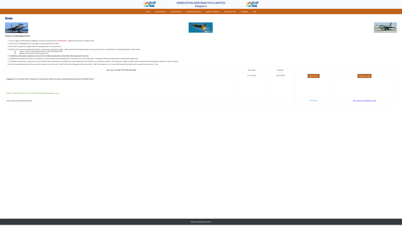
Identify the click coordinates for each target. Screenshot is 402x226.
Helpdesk (244, 11)
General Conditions (213, 11)
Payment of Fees (230, 11)
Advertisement (160, 11)
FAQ (254, 11)
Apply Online (313, 76)
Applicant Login (364, 76)
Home (148, 11)
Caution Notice (176, 11)
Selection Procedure (193, 11)
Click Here (313, 100)
